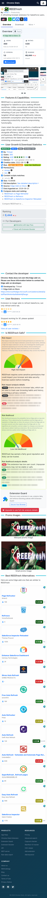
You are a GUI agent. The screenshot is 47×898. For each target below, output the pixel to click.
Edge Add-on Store (11, 36)
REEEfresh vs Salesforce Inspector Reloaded (22, 199)
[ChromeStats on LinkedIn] (3, 887)
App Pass (4, 835)
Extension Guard (7, 841)
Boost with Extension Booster (24, 229)
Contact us (5, 875)
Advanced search (31, 838)
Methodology (5, 869)
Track (18, 31)
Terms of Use (6, 879)
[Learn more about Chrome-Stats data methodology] (29, 186)
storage (7, 170)
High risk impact (16, 165)
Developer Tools (29, 148)
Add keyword (29, 855)
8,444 (10, 215)
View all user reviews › (10, 328)
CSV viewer (29, 848)
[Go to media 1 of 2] (22, 93)
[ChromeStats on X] (13, 887)
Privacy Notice (6, 882)
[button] (3, 3)
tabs (6, 173)
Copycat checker (31, 841)
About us (4, 865)
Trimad (6, 12)
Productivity (15, 12)
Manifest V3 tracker (32, 845)
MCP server (5, 851)
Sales (20, 148)
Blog (2, 872)
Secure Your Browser (18, 504)
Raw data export (7, 855)
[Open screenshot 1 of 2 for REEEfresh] (19, 79)
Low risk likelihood (32, 165)
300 (11, 155)
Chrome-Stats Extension (9, 838)
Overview (7, 24)
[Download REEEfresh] (12, 57)
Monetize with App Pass (24, 225)
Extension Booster (7, 845)
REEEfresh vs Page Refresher (16, 194)
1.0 (12, 160)
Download (19, 24)
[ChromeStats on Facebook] (8, 887)
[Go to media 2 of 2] (25, 93)
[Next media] (43, 79)
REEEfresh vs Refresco (13, 196)
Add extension (30, 851)
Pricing (27, 835)
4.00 (19, 157)
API (2, 848)
